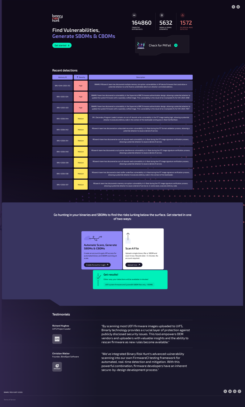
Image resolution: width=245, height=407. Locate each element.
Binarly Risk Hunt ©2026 (13, 392)
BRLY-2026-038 (62, 174)
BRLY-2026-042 (62, 130)
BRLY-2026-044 (63, 119)
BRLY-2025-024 (62, 97)
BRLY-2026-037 (62, 185)
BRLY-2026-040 (63, 152)
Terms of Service (9, 399)
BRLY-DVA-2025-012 (62, 86)
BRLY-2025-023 (62, 108)
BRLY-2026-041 (62, 141)
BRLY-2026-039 (62, 163)
